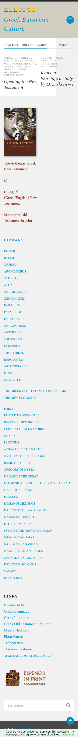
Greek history (24, 63)
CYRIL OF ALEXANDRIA (21, 490)
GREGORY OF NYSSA (19, 469)
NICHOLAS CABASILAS (21, 544)
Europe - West (51, 57)
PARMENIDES (13, 312)
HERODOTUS (13, 359)
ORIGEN (10, 435)
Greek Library (15, 69)
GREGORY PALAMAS (19, 537)
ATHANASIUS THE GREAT (22, 449)
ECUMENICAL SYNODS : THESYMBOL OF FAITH (38, 483)
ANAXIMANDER (15, 291)
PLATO (9, 373)
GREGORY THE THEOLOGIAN (25, 456)
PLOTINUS (11, 442)
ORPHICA (11, 264)
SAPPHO (10, 278)
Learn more (67, 734)
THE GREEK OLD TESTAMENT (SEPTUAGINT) (36, 391)
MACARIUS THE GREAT (21, 476)
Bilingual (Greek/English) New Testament (20, 197)
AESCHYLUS (13, 332)
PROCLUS (11, 496)
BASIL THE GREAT (17, 462)
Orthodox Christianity (14, 74)
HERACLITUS (13, 305)
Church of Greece (18, 57)
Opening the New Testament (20, 84)
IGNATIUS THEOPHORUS (22, 422)
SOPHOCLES (13, 339)
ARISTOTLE (12, 379)
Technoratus (13, 643)
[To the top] (70, 721)
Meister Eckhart (16, 630)
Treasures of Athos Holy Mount (28, 655)
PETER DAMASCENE (19, 523)
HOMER (9, 251)
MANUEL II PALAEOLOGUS (23, 550)
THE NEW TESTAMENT (20, 397)
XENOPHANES (14, 298)
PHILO (8, 408)
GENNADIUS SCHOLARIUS (23, 557)
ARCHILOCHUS (15, 271)
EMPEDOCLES (14, 318)
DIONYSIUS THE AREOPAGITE (25, 510)
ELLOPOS (20, 9)
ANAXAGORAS (15, 325)
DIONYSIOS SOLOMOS (20, 564)
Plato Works (13, 636)
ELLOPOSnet (24, 729)
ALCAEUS (11, 285)
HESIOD (9, 258)
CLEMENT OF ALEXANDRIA (24, 429)
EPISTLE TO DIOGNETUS (21, 415)
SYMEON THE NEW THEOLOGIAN (28, 530)
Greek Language (17, 66)
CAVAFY (10, 571)
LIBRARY (14, 240)
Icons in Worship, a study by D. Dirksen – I (57, 78)
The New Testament (19, 649)
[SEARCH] (68, 705)
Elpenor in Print (16, 605)
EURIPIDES (12, 346)
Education (12, 60)
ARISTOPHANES (15, 366)
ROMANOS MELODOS (19, 503)
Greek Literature (17, 617)
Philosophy (50, 66)
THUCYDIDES (14, 352)
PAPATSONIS (13, 578)
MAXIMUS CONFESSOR (20, 517)
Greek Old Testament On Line (27, 624)
